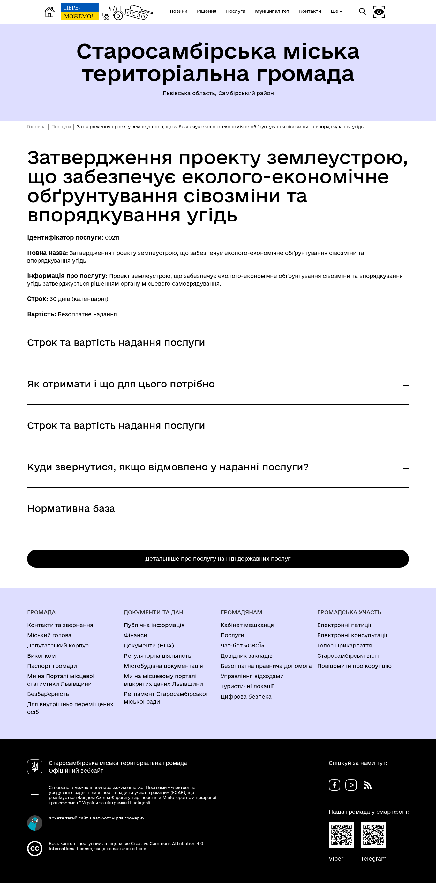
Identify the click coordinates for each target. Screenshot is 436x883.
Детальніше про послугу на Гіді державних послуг (218, 559)
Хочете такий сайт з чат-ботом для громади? (96, 818)
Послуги (61, 126)
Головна (36, 126)
